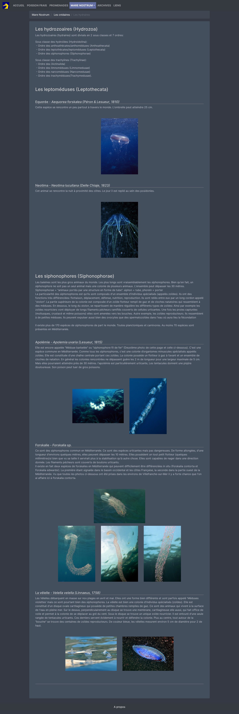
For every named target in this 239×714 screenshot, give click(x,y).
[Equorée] (120, 147)
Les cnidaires (62, 14)
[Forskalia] (119, 507)
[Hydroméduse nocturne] (120, 231)
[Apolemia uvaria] (98, 407)
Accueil (18, 5)
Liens (117, 5)
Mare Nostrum (40, 14)
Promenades (58, 5)
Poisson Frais (37, 5)
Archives (104, 5)
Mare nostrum (82, 5)
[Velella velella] (91, 654)
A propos (119, 706)
